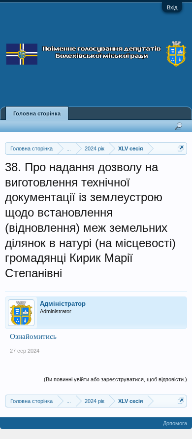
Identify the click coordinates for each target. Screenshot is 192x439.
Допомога (175, 423)
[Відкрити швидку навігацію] (181, 148)
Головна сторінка (37, 113)
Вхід (172, 7)
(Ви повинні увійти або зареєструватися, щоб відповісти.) (115, 379)
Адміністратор (63, 303)
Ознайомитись (33, 336)
